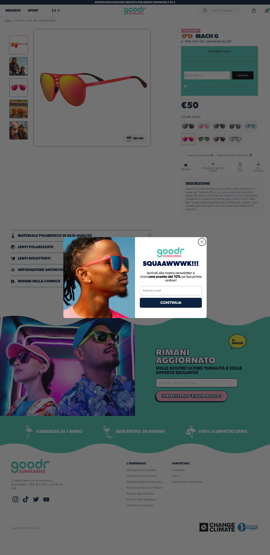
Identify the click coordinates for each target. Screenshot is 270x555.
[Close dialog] (202, 242)
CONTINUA (170, 302)
